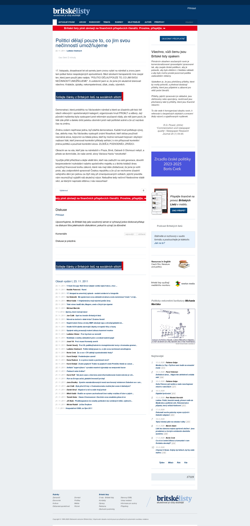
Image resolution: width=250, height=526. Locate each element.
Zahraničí (56, 497)
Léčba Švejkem (85, 404)
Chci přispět (178, 210)
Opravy (102, 503)
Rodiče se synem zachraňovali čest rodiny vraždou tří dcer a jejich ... (105, 393)
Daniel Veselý (72, 345)
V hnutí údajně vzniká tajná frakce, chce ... (92, 285)
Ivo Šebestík (72, 297)
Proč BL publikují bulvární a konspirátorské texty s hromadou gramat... (108, 345)
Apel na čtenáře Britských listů (88, 315)
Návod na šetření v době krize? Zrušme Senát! (86, 319)
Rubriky (119, 22)
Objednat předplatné (173, 38)
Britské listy (73, 12)
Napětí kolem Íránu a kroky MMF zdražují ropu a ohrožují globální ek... (95, 323)
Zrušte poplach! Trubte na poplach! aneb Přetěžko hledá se (106, 363)
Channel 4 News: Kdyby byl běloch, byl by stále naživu (175, 451)
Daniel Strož (72, 389)
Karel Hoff (71, 375)
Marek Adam (171, 426)
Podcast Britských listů (169, 225)
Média (76, 503)
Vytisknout (63, 190)
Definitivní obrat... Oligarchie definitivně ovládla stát (175, 375)
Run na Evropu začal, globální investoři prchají (86, 378)
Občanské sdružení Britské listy (80, 519)
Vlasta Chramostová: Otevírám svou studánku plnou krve (102, 397)
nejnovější (130, 234)
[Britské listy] (89, 96)
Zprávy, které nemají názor (77, 312)
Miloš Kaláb (71, 300)
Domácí (77, 497)
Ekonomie (57, 500)
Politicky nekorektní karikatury (173, 302)
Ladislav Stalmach (74, 50)
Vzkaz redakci (126, 500)
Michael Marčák (73, 308)
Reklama (102, 506)
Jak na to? (159, 243)
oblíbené (141, 234)
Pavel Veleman (172, 372)
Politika (77, 500)
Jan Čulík (70, 315)
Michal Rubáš (72, 404)
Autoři (148, 22)
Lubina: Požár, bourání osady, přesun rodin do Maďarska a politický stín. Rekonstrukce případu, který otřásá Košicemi (174, 403)
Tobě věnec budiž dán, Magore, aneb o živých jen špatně (90, 304)
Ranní (84, 289)
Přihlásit (191, 8)
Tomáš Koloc (72, 397)
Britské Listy (174, 499)
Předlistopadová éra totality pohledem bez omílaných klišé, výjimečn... (103, 401)
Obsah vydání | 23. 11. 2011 (72, 281)
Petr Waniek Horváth (174, 397)
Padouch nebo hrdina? (76, 371)
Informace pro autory (129, 503)
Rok (178, 462)
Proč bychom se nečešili (91, 334)
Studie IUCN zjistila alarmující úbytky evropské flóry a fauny (91, 326)
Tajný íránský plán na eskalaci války (173, 422)
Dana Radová (72, 360)
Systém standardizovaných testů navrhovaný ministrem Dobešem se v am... (110, 382)
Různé (77, 506)
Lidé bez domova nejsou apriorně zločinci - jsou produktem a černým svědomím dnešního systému (175, 431)
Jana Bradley (72, 382)
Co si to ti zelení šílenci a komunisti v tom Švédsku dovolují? (172, 441)
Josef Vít (70, 341)
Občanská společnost (61, 506)
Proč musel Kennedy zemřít (86, 341)
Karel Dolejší (72, 356)
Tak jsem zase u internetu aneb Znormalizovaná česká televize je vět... (105, 375)
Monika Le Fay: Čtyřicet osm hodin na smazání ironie (175, 366)
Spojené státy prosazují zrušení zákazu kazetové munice (90, 330)
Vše (185, 462)
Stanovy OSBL (126, 497)
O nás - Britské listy (106, 497)
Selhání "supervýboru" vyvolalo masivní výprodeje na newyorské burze (96, 367)
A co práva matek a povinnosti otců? (94, 360)
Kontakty (102, 500)
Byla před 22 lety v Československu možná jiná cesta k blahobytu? (103, 386)
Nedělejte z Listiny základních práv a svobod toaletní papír (90, 337)
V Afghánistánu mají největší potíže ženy (94, 300)
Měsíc (170, 462)
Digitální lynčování (165, 393)
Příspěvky (159, 22)
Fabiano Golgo (172, 362)
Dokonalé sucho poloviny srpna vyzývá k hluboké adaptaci (172, 413)
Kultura (55, 503)
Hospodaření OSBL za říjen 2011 (79, 408)
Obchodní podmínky (107, 509)
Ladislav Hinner (73, 334)
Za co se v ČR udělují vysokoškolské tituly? (95, 352)
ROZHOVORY (94, 22)
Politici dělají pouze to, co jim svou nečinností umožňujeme (107, 349)
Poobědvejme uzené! (87, 356)
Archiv (82, 22)
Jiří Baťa (70, 401)
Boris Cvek (71, 352)
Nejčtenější (157, 356)
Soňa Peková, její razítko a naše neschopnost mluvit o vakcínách (174, 385)
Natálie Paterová (73, 289)
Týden (161, 462)
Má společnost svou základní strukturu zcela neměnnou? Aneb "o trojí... (107, 297)
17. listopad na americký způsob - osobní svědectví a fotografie (92, 293)
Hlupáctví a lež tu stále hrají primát (92, 389)
